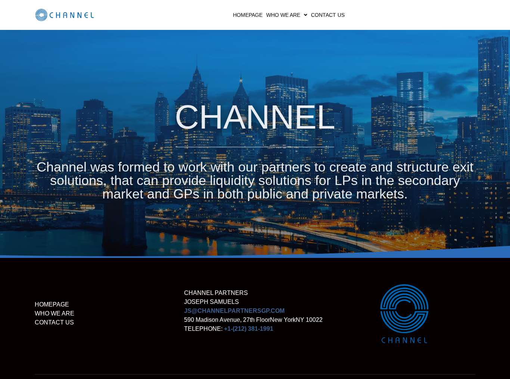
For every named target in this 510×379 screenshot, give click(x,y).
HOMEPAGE (247, 15)
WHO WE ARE (283, 15)
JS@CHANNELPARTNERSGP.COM (234, 311)
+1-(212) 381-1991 (248, 329)
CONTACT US (328, 15)
